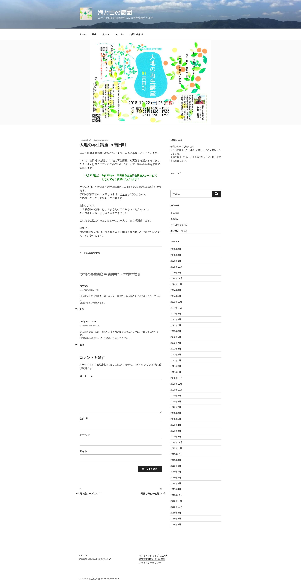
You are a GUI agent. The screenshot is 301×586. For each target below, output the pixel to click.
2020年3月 (175, 431)
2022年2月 (175, 354)
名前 (84, 418)
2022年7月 (175, 343)
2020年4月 (175, 425)
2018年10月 (176, 507)
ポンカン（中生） (179, 230)
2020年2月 (175, 436)
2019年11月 (176, 448)
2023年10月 (176, 307)
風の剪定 (174, 219)
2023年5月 (175, 337)
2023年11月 (176, 302)
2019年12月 (176, 442)
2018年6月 (175, 518)
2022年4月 (175, 348)
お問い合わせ (136, 34)
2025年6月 (175, 272)
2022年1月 (175, 360)
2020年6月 (175, 413)
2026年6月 (175, 249)
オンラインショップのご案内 (153, 555)
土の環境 (174, 213)
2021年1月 (175, 372)
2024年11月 (176, 284)
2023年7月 (175, 325)
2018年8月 (175, 512)
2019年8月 (175, 466)
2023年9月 (175, 313)
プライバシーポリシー (150, 562)
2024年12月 (176, 278)
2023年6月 (175, 331)
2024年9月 (175, 290)
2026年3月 (175, 255)
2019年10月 (176, 454)
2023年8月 (175, 319)
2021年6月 (175, 366)
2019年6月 (175, 477)
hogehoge (103, 140)
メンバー (119, 34)
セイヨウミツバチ (179, 225)
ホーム (82, 34)
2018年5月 (175, 524)
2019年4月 (175, 489)
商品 (94, 34)
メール (85, 434)
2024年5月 (175, 296)
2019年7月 (175, 471)
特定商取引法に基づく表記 (152, 559)
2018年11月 (176, 501)
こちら (123, 194)
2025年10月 (176, 267)
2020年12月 (176, 378)
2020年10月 (176, 389)
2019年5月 (175, 483)
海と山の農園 (115, 12)
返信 (82, 309)
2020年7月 (175, 407)
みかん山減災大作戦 (126, 232)
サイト (83, 451)
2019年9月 (175, 460)
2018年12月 (176, 495)
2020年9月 (175, 395)
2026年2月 (175, 261)
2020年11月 (176, 384)
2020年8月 (175, 401)
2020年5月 (175, 419)
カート (106, 34)
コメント (86, 376)
